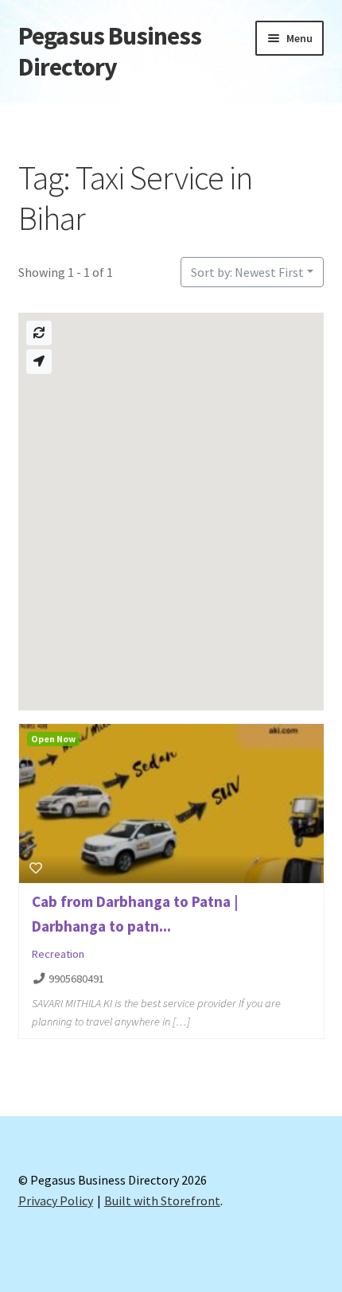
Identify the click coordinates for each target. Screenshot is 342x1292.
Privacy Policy (55, 1200)
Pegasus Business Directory (109, 51)
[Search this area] (39, 333)
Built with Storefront (162, 1200)
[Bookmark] (35, 868)
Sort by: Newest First (247, 272)
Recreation (58, 954)
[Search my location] (39, 361)
